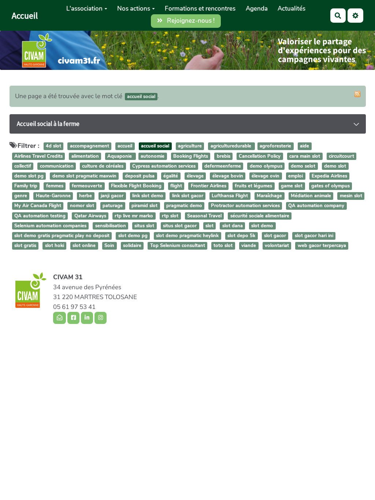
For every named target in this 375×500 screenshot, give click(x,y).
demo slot (335, 166)
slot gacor (275, 235)
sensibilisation (110, 226)
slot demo (262, 226)
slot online (84, 245)
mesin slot (351, 196)
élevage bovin (227, 176)
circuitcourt (341, 156)
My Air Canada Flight (37, 206)
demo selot (303, 166)
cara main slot (304, 156)
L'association (84, 8)
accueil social (155, 146)
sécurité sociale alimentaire (259, 216)
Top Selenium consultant (177, 245)
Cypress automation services (164, 166)
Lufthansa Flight (230, 196)
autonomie (152, 156)
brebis (223, 156)
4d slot (53, 146)
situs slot (144, 226)
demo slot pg (29, 176)
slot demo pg (133, 235)
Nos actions (133, 8)
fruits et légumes (253, 186)
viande (248, 245)
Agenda (257, 8)
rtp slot (170, 216)
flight (176, 186)
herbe (85, 196)
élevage (195, 176)
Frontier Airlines (208, 186)
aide (304, 146)
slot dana (232, 226)
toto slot (223, 245)
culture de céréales (102, 166)
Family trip (25, 186)
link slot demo (147, 196)
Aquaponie (120, 156)
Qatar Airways (90, 216)
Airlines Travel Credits (38, 156)
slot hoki (54, 245)
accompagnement (89, 146)
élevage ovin (265, 176)
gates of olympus (330, 186)
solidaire (132, 245)
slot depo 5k (241, 235)
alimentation (85, 156)
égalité (170, 176)
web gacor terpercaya (322, 245)
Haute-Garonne (53, 196)
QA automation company (316, 206)
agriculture (190, 146)
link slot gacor (187, 196)
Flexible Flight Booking (136, 186)
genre (20, 196)
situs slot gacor (180, 226)
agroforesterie (275, 146)
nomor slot (82, 206)
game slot (291, 186)
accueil (125, 146)
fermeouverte (87, 186)
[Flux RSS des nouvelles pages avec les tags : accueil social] (357, 94)
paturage (113, 206)
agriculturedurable (232, 146)
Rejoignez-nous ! (190, 20)
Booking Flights (190, 156)
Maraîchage (269, 196)
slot (209, 226)
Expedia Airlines (329, 176)
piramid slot (144, 206)
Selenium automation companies (50, 226)
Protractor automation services (245, 206)
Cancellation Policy (260, 156)
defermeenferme (222, 166)
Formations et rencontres (200, 8)
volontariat (277, 245)
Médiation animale (311, 196)
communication (57, 166)
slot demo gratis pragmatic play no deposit (61, 235)
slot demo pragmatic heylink (187, 235)
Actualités (291, 8)
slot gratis (25, 245)
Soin (109, 245)
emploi (295, 176)
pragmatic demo (184, 206)
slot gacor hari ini (314, 235)
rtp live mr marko (134, 216)
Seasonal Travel (204, 216)
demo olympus (266, 166)
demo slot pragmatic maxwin (84, 176)
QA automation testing (40, 216)
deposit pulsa (140, 176)
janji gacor (112, 196)
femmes (54, 186)
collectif (22, 166)
